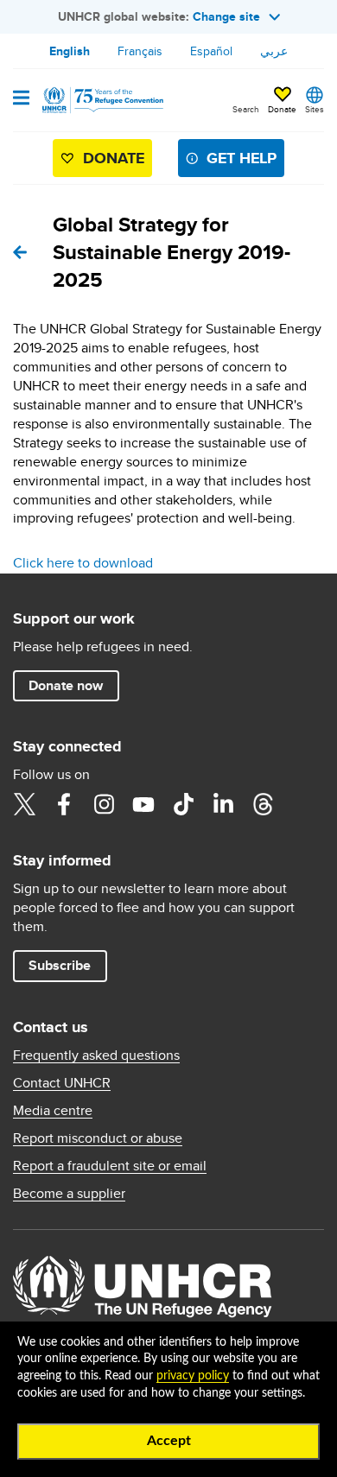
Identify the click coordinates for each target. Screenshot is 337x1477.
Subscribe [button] (60, 965)
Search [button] (245, 109)
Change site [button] (226, 16)
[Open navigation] (21, 99)
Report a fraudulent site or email (110, 1166)
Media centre (52, 1110)
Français (140, 51)
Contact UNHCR (62, 1083)
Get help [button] (242, 158)
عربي (274, 51)
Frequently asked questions (96, 1055)
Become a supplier (69, 1193)
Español (211, 51)
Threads (262, 804)
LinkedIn (223, 804)
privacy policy (192, 1376)
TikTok (183, 804)
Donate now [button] (66, 685)
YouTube (143, 804)
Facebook (64, 804)
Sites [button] (314, 109)
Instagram (103, 804)
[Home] (101, 100)
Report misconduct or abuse (97, 1138)
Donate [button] (282, 109)
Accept (169, 1441)
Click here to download (83, 563)
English (69, 51)
